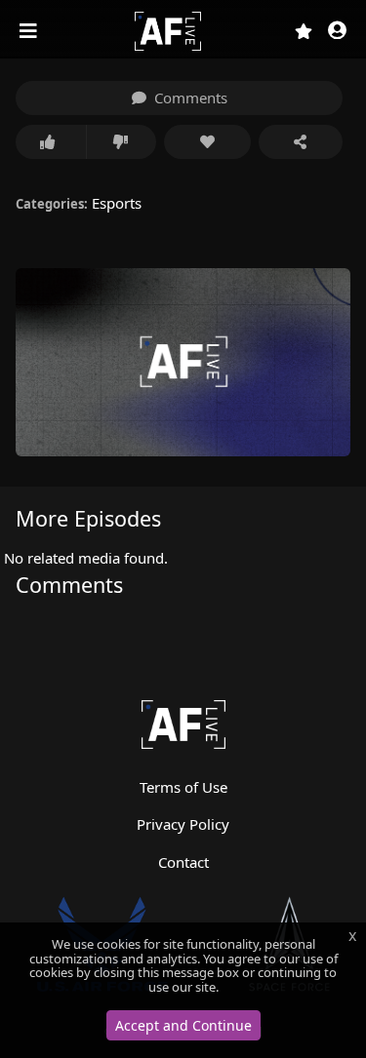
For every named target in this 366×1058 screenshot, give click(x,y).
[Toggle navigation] (30, 31)
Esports (117, 203)
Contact (183, 862)
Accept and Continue (183, 1025)
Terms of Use (183, 787)
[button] (337, 32)
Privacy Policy (183, 824)
